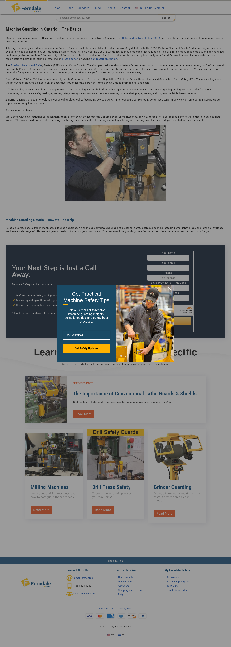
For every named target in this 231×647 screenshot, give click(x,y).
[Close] (170, 289)
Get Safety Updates (86, 348)
